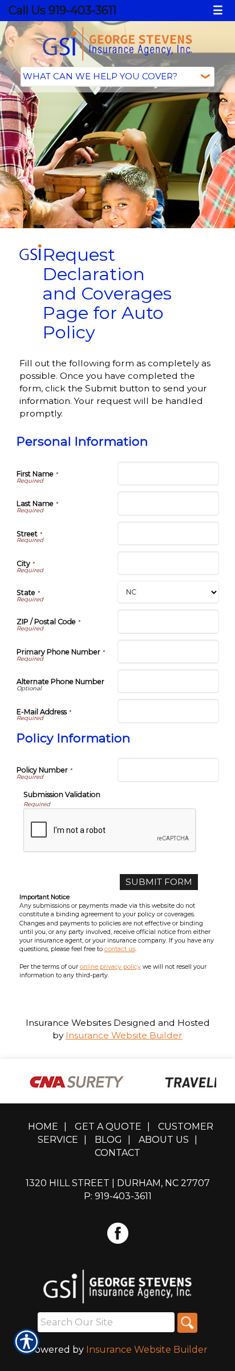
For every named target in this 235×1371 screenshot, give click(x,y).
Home (43, 1126)
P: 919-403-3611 (118, 1196)
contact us (119, 949)
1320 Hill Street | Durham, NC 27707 (118, 1183)
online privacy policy (110, 966)
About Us (164, 1139)
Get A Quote (108, 1126)
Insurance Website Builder (124, 1035)
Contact (117, 1152)
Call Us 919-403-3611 (62, 10)
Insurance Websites (68, 1022)
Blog (108, 1139)
